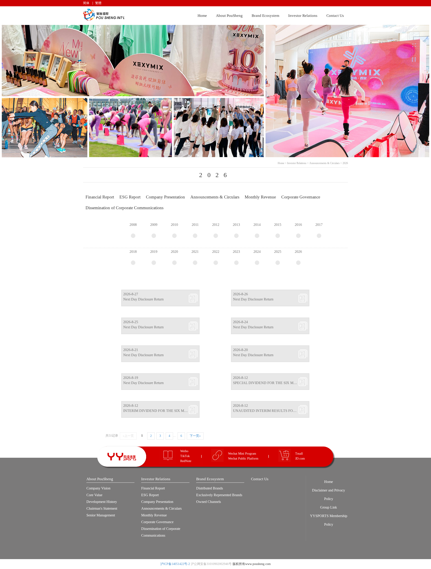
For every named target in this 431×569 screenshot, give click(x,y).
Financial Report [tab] (100, 197)
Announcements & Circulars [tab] (214, 197)
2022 (215, 251)
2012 (215, 225)
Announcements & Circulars (324, 163)
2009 (153, 225)
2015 (277, 225)
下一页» (195, 436)
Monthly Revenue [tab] (260, 197)
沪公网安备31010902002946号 (211, 564)
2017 (319, 225)
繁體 (98, 3)
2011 (195, 225)
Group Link (328, 507)
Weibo (184, 451)
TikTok (185, 456)
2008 (133, 225)
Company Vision (98, 488)
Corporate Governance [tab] (300, 197)
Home (202, 15)
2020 (174, 251)
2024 (257, 251)
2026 (345, 163)
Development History (101, 502)
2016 (298, 225)
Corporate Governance (157, 522)
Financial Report (153, 488)
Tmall (299, 453)
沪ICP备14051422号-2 (175, 564)
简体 (86, 3)
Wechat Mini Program (242, 453)
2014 (257, 225)
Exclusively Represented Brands (219, 495)
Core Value (94, 495)
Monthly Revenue (154, 515)
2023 (236, 251)
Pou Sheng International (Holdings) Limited (104, 15)
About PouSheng (229, 15)
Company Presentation (157, 502)
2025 (277, 251)
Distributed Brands (209, 488)
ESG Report (150, 495)
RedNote (185, 461)
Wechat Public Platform (243, 458)
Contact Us (335, 15)
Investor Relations (302, 15)
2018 (133, 251)
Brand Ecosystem (265, 15)
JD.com (300, 458)
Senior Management (100, 515)
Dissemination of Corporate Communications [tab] (124, 207)
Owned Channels (208, 502)
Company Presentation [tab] (165, 197)
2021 (195, 251)
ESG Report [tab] (130, 197)
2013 (236, 225)
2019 (153, 251)
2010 (174, 225)
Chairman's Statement (101, 508)
